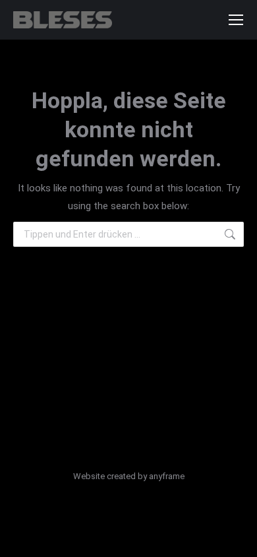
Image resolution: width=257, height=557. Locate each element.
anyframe (167, 476)
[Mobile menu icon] (236, 20)
